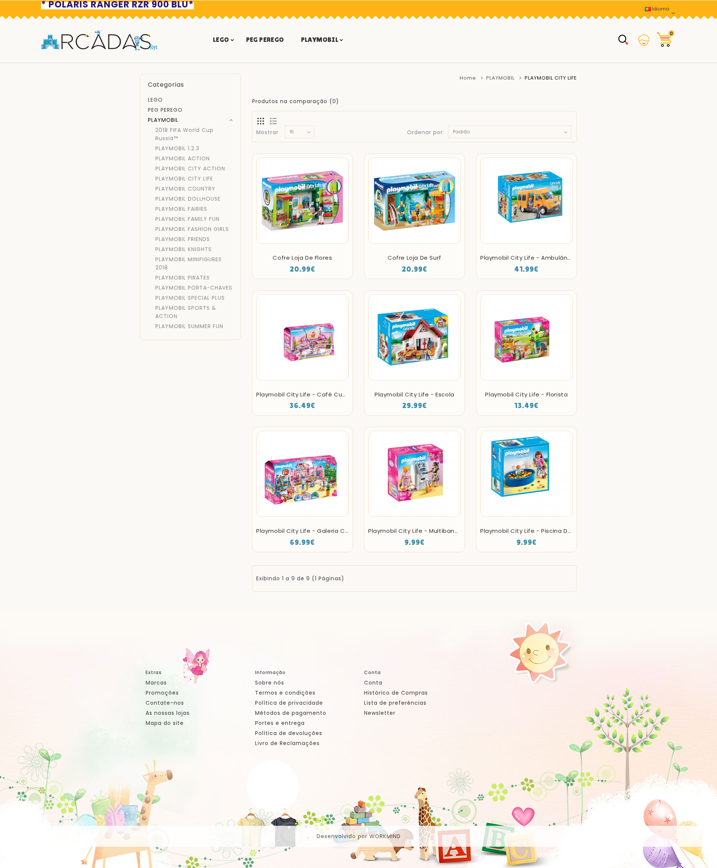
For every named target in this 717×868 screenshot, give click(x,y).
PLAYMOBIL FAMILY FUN (187, 219)
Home (468, 77)
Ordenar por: (425, 132)
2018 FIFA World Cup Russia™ (184, 134)
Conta (373, 682)
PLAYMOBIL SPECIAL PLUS (190, 298)
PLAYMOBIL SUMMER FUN (189, 326)
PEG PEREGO (265, 39)
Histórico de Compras (396, 692)
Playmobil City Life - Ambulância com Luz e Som (551, 258)
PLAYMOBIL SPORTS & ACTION (185, 312)
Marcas (156, 682)
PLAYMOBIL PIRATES (182, 277)
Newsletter (379, 713)
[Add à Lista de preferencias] (302, 244)
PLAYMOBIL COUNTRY (185, 188)
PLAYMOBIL (320, 39)
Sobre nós (269, 682)
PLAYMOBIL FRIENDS (182, 239)
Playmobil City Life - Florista (526, 394)
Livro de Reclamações (287, 743)
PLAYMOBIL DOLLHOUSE (188, 199)
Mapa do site (165, 723)
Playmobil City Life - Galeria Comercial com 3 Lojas (332, 531)
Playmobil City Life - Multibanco (415, 531)
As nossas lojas (168, 713)
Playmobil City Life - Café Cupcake (308, 394)
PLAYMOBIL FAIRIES (181, 209)
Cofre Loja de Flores (302, 258)
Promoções (162, 692)
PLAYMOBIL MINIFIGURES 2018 (188, 263)
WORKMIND (385, 836)
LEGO (221, 39)
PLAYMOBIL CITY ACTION (190, 168)
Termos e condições (285, 692)
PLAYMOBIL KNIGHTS (183, 249)
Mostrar (267, 132)
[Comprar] (282, 244)
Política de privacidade (289, 703)
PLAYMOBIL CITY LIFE (184, 178)
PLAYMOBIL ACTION (182, 158)
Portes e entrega (280, 723)
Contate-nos (165, 703)
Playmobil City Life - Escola (414, 394)
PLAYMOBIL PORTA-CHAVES (193, 287)
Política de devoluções (288, 733)
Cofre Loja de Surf (414, 258)
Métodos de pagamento (290, 713)
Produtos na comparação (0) (295, 101)
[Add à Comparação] (322, 244)
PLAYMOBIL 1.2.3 (177, 148)
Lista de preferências (395, 703)
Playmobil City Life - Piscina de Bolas (534, 531)
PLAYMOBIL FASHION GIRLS (192, 229)
